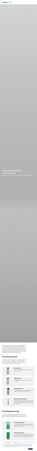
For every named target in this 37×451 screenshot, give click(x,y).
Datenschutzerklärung (15, 446)
